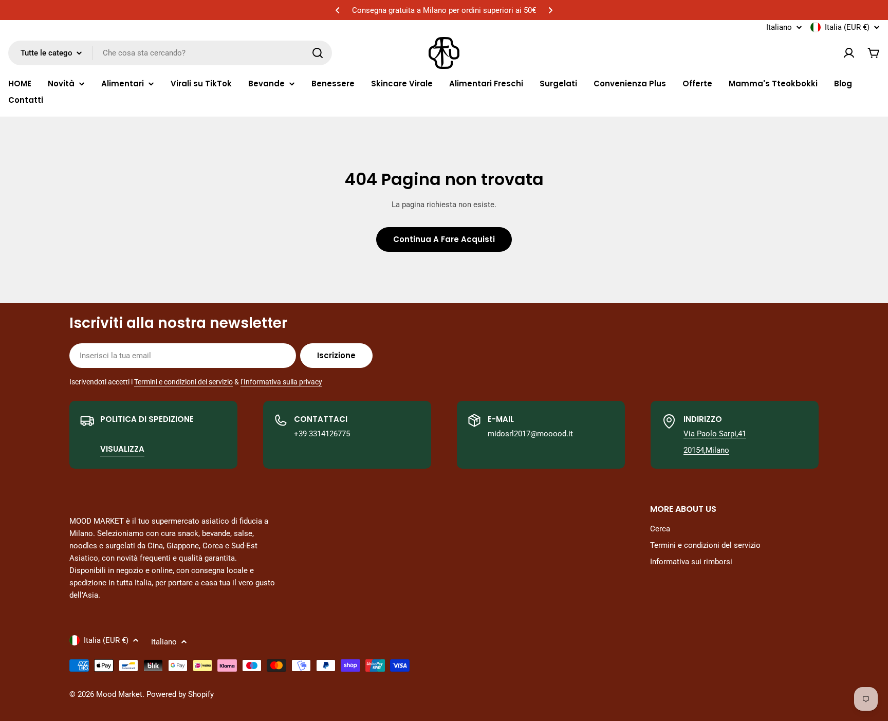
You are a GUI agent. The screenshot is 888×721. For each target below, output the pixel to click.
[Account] (849, 53)
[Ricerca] (317, 53)
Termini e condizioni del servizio (183, 382)
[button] (337, 10)
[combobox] (170, 53)
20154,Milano (706, 450)
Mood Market (119, 694)
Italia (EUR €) (847, 27)
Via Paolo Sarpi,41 (714, 433)
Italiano (779, 27)
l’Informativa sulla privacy (281, 382)
